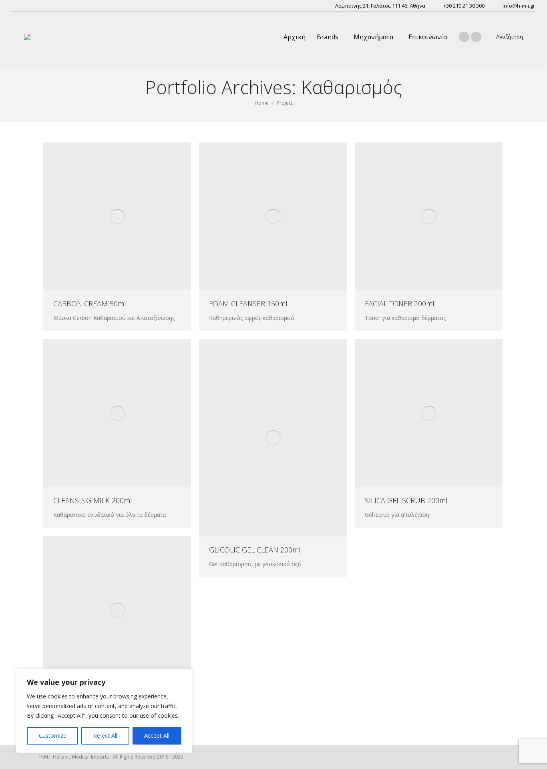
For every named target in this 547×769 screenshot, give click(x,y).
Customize (52, 735)
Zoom (106, 216)
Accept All (156, 735)
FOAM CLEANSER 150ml (248, 303)
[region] (104, 711)
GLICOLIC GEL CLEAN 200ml (255, 549)
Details (128, 216)
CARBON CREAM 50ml (89, 303)
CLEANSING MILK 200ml (92, 500)
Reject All (105, 735)
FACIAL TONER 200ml (399, 303)
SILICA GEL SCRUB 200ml (406, 500)
